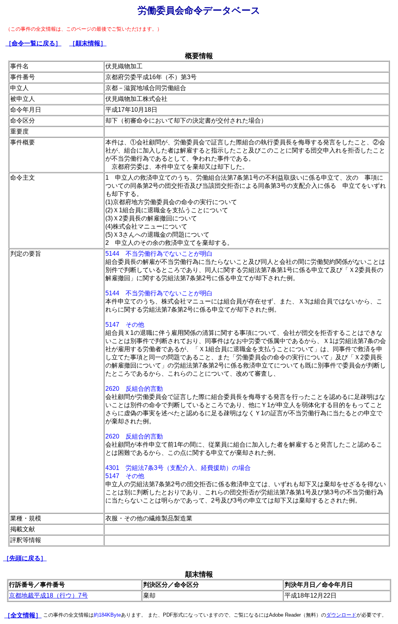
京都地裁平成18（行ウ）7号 (48, 595)
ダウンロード (341, 615)
